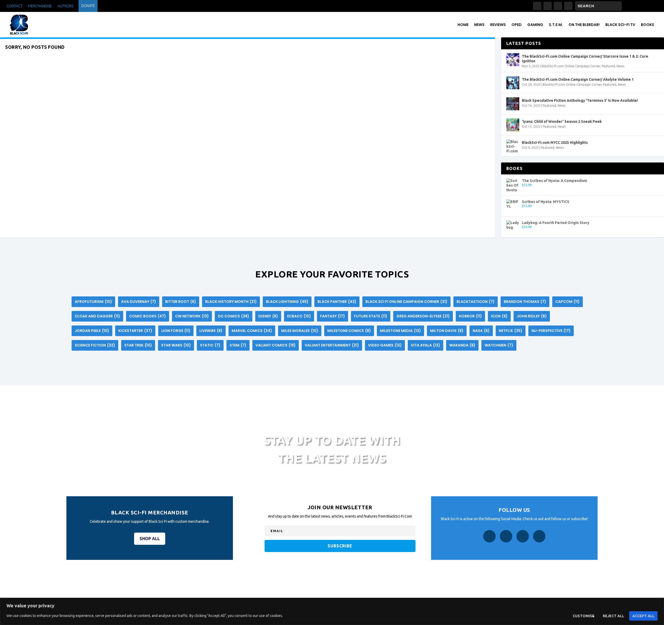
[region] (332, 611)
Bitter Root (180, 301)
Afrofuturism (93, 301)
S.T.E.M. (556, 24)
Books (647, 24)
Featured (608, 66)
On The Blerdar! (584, 24)
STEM (238, 345)
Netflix (510, 330)
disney (268, 316)
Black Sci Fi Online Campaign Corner (406, 301)
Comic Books (147, 316)
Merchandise (40, 6)
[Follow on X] (558, 6)
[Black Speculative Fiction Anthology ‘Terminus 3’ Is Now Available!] (512, 103)
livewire (211, 330)
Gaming (535, 24)
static (210, 345)
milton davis (447, 330)
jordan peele (92, 330)
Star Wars (176, 345)
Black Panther (336, 301)
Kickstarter (135, 330)
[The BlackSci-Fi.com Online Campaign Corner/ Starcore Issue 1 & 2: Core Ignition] (512, 59)
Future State (370, 316)
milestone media (400, 330)
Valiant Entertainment (332, 345)
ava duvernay (138, 301)
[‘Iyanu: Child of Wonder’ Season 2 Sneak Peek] (512, 124)
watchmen (499, 345)
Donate (88, 6)
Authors (65, 6)
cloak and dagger (97, 316)
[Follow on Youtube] (568, 6)
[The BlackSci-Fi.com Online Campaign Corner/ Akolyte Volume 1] (512, 82)
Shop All (150, 538)
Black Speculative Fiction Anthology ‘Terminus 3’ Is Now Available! (580, 100)
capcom (567, 301)
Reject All (613, 616)
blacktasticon (476, 301)
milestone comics (349, 330)
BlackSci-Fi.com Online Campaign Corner (571, 66)
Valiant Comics (275, 345)
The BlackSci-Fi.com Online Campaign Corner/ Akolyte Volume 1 (578, 79)
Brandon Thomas (525, 301)
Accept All (643, 616)
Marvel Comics (252, 330)
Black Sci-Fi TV (620, 24)
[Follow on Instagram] (547, 6)
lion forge (175, 330)
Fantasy (332, 316)
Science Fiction (95, 345)
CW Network (192, 316)
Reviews (498, 24)
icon (499, 316)
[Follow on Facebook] (537, 6)
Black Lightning (287, 301)
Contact (14, 6)
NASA (481, 330)
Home (463, 24)
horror (470, 316)
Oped (516, 24)
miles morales (299, 330)
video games (385, 345)
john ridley (532, 316)
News (479, 24)
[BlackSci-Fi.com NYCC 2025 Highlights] (512, 145)
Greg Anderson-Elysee (423, 316)
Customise (583, 616)
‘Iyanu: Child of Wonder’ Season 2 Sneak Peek (562, 121)
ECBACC (299, 316)
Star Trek (138, 345)
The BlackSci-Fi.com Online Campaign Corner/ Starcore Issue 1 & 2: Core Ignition (585, 58)
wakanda (462, 345)
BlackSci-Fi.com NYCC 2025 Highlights (555, 142)
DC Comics (233, 316)
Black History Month (231, 301)
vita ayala (425, 345)
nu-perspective (551, 330)
